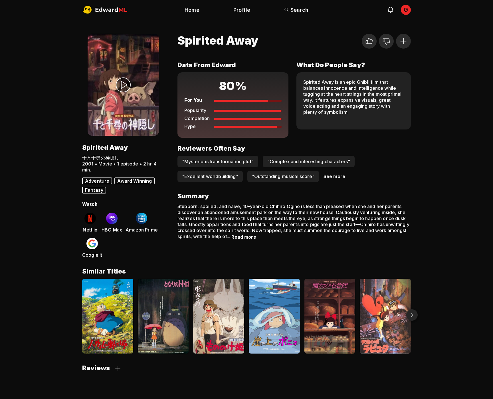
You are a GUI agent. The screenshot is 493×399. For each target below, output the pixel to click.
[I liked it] (369, 41)
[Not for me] (386, 41)
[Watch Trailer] (123, 85)
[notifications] (390, 9)
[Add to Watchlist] (403, 41)
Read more (243, 237)
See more (334, 176)
